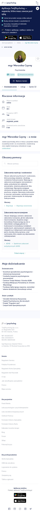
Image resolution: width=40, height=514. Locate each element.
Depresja (9, 206)
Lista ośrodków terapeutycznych (13, 412)
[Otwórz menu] (37, 3)
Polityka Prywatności (9, 364)
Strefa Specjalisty (7, 459)
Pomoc (4, 385)
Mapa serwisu (6, 389)
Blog (3, 432)
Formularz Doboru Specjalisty (11, 420)
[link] (7, 47)
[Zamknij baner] (37, 8)
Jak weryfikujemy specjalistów (12, 381)
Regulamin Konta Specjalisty (11, 368)
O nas (4, 377)
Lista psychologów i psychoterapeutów (15, 407)
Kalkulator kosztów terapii (10, 428)
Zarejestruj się (6, 475)
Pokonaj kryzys (7, 444)
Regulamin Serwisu (8, 360)
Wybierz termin (21, 81)
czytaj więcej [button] (6, 148)
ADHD (8, 243)
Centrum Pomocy (7, 416)
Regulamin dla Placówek (10, 373)
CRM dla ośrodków (8, 463)
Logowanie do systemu (9, 467)
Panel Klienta (6, 403)
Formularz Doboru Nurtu (10, 424)
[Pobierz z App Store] (25, 37)
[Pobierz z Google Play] (10, 37)
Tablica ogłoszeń (7, 479)
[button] (38, 59)
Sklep (4, 440)
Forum (4, 436)
